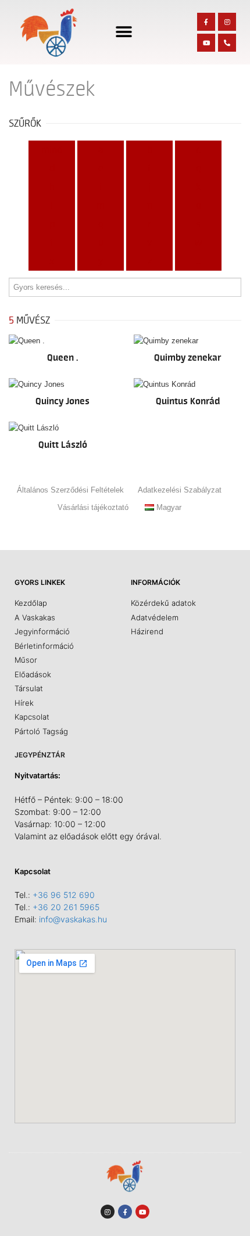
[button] (124, 32)
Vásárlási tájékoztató (93, 507)
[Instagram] (227, 22)
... (198, 261)
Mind (51, 150)
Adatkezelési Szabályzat (180, 490)
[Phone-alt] (227, 43)
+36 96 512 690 (64, 895)
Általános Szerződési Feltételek (70, 490)
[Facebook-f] (206, 22)
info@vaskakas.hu (73, 919)
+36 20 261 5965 (66, 907)
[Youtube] (206, 43)
